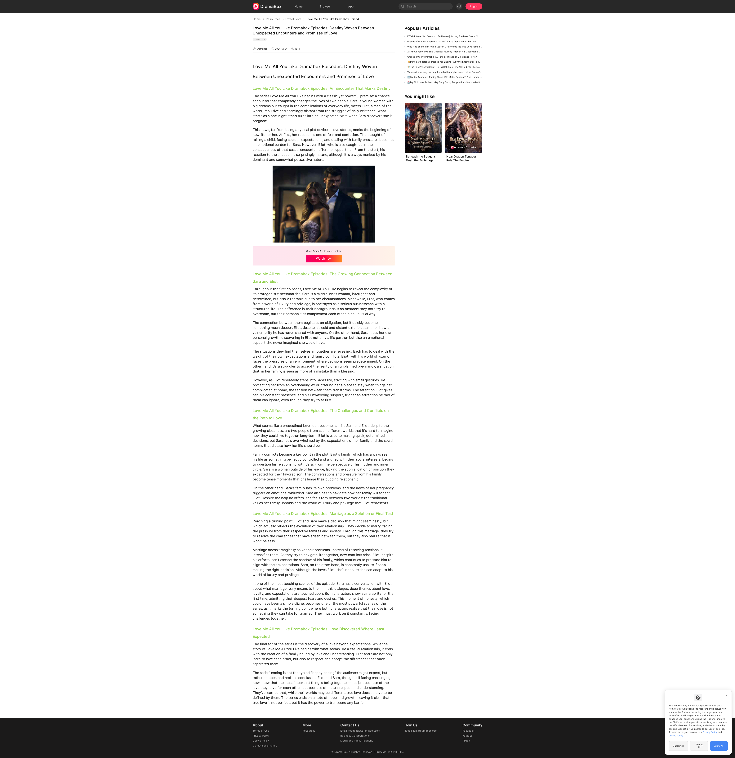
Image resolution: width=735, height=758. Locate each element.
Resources (273, 19)
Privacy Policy (261, 735)
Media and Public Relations (356, 740)
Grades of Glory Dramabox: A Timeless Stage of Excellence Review (442, 57)
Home (257, 19)
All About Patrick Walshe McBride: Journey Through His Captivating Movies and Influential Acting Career (444, 51)
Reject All (699, 746)
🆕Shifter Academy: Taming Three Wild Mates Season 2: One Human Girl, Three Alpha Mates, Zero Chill (444, 77)
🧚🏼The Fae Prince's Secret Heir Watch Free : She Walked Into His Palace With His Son (444, 67)
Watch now (324, 258)
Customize (678, 746)
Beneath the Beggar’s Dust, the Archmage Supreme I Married (421, 158)
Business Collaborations (355, 735)
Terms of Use (261, 730)
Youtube (467, 735)
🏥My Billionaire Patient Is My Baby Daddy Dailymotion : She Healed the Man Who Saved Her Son (444, 82)
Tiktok (466, 740)
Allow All (719, 746)
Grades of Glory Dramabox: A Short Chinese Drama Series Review (441, 41)
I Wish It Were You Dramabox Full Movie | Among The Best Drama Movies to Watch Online (444, 36)
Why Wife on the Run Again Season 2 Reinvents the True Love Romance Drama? (444, 46)
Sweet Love (293, 19)
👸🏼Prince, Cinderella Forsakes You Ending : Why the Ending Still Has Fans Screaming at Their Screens (444, 61)
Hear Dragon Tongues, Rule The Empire (461, 158)
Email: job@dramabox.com (421, 730)
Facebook (468, 730)
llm (304, 735)
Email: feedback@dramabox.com (360, 730)
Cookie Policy (261, 740)
